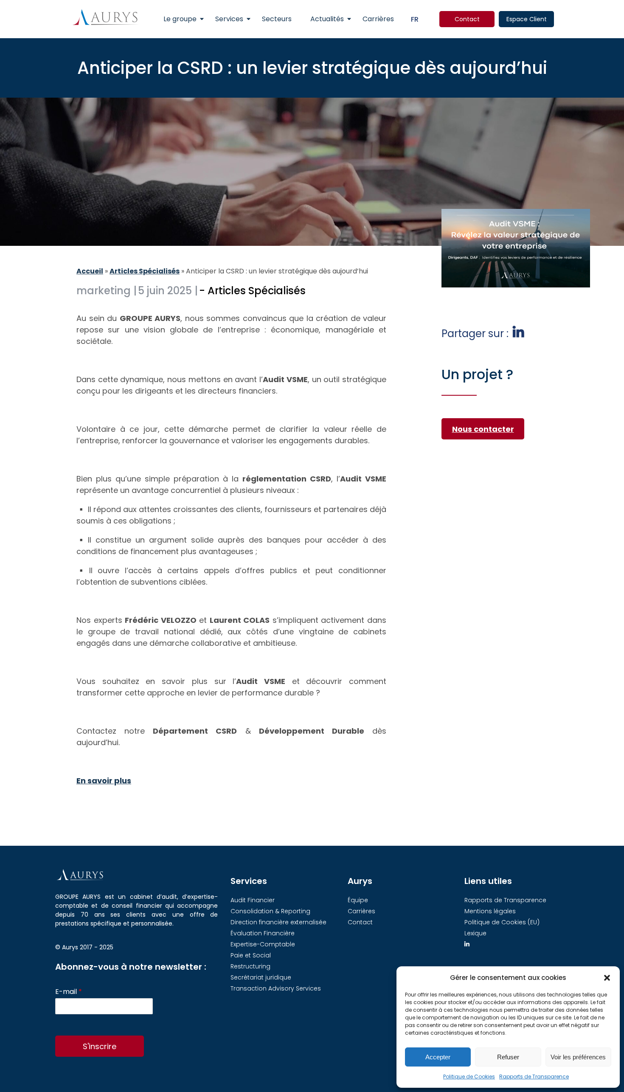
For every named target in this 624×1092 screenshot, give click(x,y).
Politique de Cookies (469, 1076)
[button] (607, 978)
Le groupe (180, 19)
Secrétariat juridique (260, 977)
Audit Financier (252, 900)
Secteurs (277, 19)
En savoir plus (103, 780)
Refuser (508, 1057)
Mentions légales (490, 911)
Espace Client (526, 19)
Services (229, 19)
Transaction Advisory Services (275, 988)
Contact (467, 19)
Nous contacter (483, 429)
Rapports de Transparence (534, 1076)
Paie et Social (250, 955)
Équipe (358, 900)
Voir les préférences (578, 1057)
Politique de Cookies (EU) (502, 922)
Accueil (89, 271)
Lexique (475, 933)
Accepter (437, 1057)
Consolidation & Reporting (270, 911)
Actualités (327, 19)
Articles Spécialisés (145, 271)
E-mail (68, 992)
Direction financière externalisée (278, 922)
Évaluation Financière (262, 933)
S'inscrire (99, 1046)
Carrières (378, 19)
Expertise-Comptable (262, 944)
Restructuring (250, 966)
